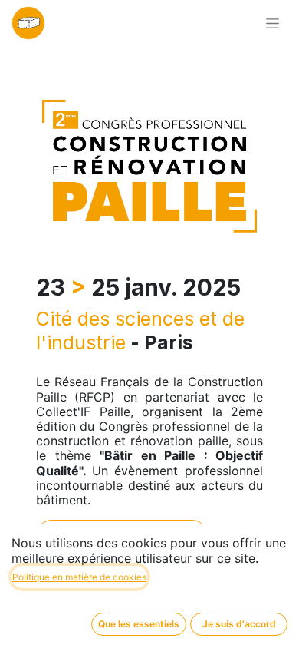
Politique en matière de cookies (79, 577)
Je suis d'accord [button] (239, 624)
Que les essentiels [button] (138, 624)
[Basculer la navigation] (273, 23)
